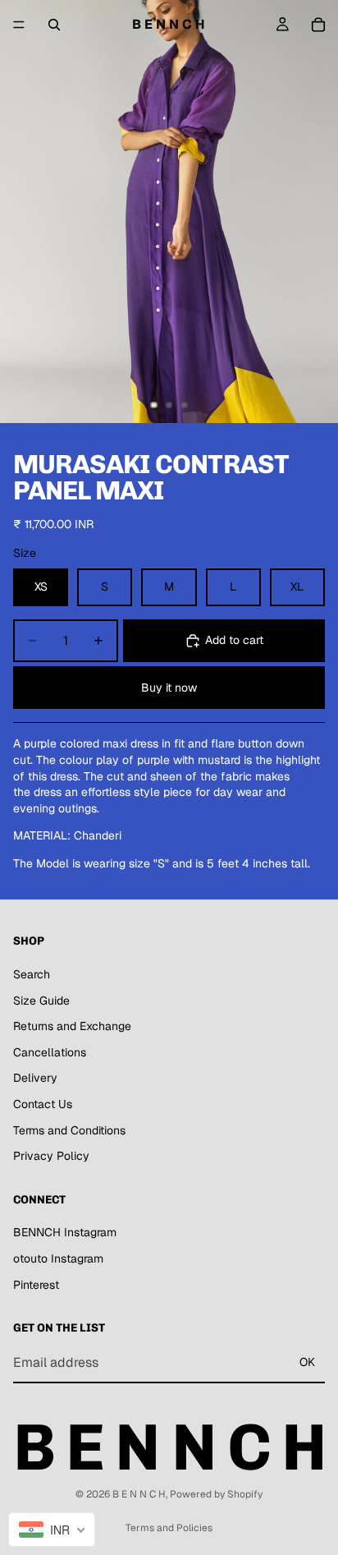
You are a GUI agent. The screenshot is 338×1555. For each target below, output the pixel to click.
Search (31, 974)
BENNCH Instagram (64, 1233)
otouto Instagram (58, 1258)
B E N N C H (139, 1494)
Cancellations (49, 1052)
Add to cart (234, 640)
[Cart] (318, 25)
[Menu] (19, 25)
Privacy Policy (51, 1155)
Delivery (35, 1078)
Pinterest (36, 1284)
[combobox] (51, 1529)
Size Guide (41, 1000)
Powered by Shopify (216, 1494)
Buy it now (169, 687)
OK (307, 1362)
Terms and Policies (169, 1527)
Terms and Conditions (69, 1130)
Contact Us (42, 1104)
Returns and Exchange (72, 1026)
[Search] (54, 25)
